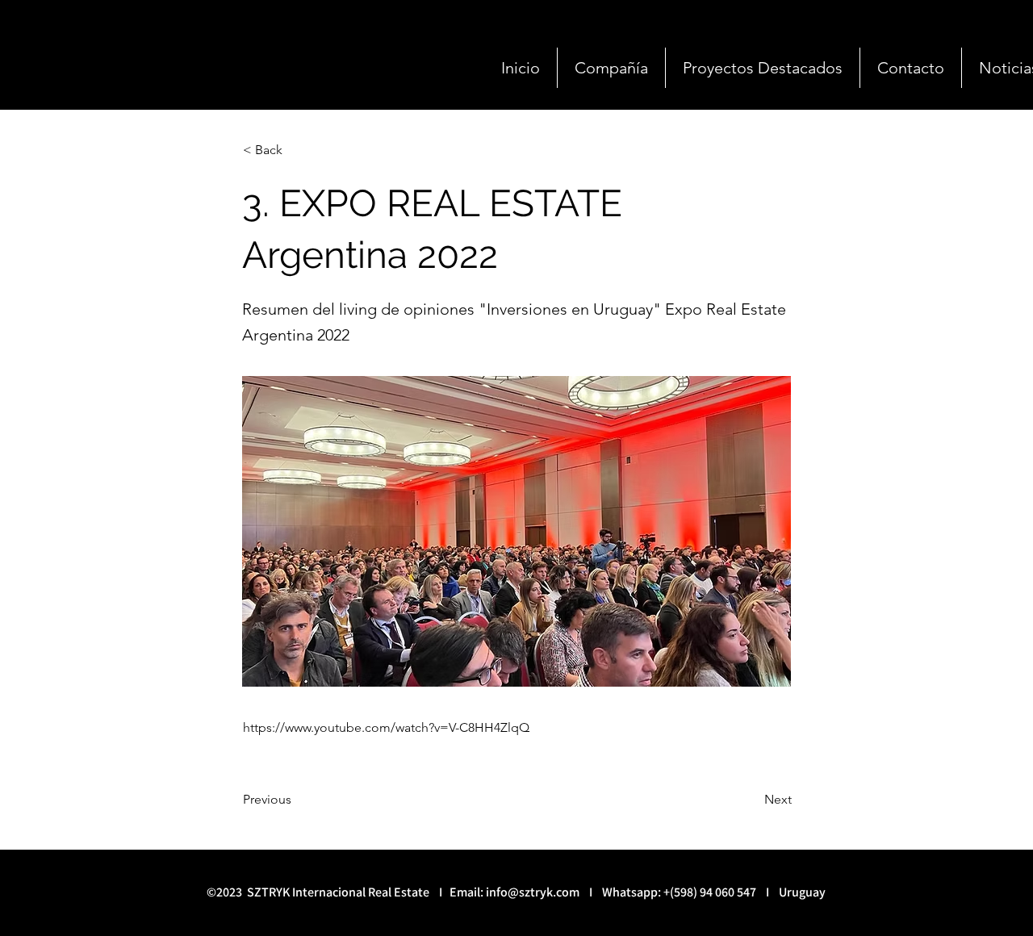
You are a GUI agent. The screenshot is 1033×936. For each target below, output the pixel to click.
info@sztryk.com (532, 892)
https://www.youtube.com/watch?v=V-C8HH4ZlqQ (386, 727)
